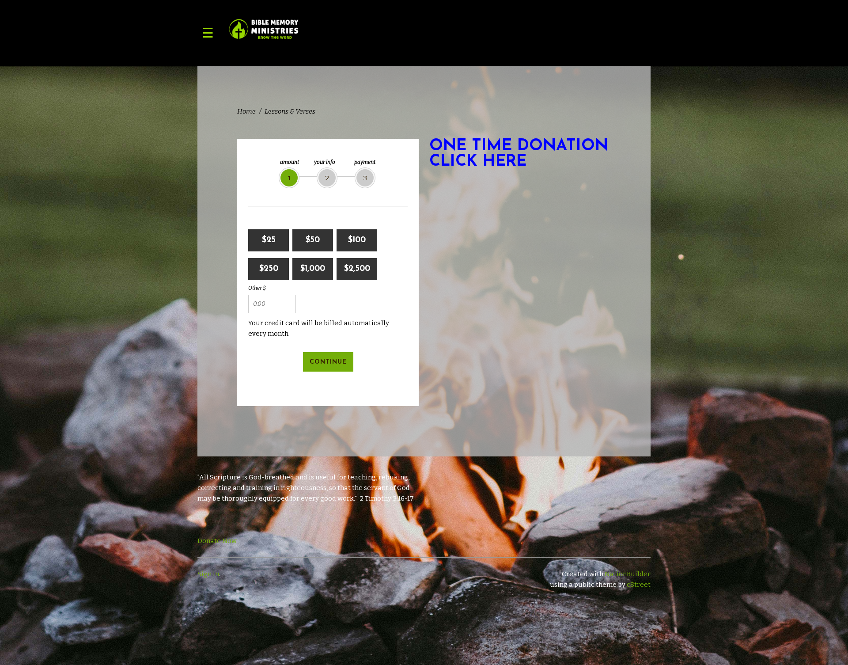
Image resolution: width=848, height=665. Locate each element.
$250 (268, 269)
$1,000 (312, 269)
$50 (313, 240)
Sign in (208, 574)
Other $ (257, 288)
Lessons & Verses (290, 111)
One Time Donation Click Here (518, 154)
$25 (269, 240)
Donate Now (217, 541)
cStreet (639, 585)
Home (246, 111)
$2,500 (357, 269)
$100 (357, 240)
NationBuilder (628, 574)
